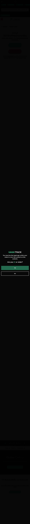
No (15, 273)
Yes (15, 268)
